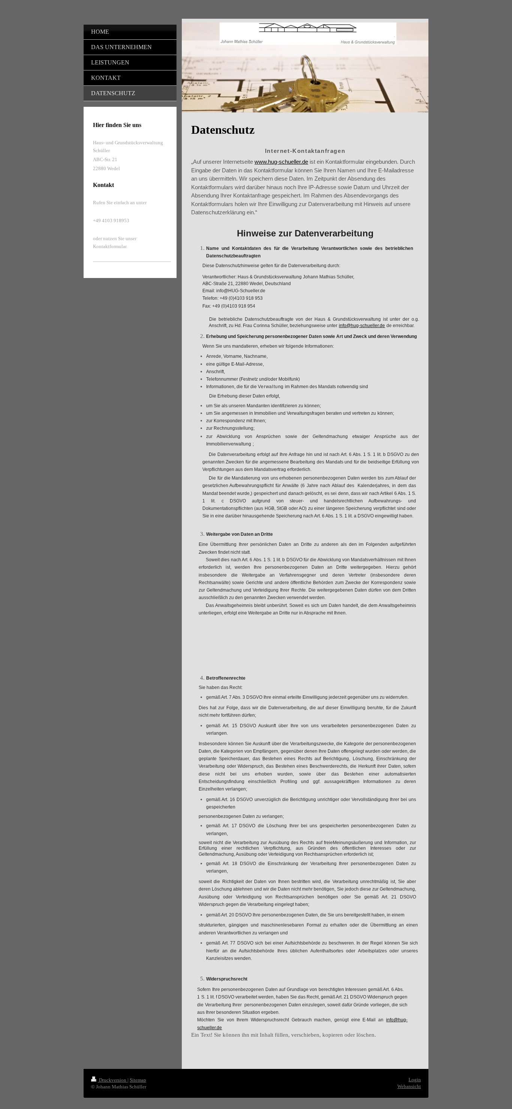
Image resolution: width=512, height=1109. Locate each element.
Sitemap (138, 1080)
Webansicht (409, 1086)
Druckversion (112, 1080)
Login (415, 1079)
